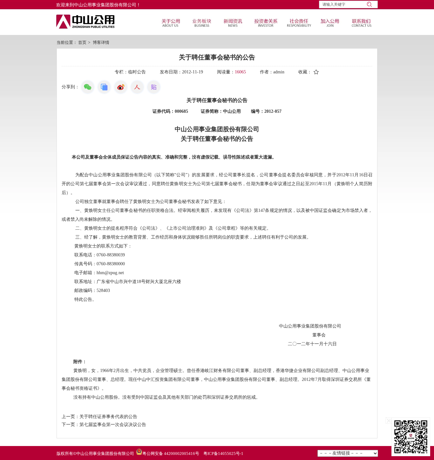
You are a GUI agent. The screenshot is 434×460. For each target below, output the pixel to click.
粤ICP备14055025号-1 (223, 453)
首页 (82, 42)
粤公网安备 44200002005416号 (170, 453)
